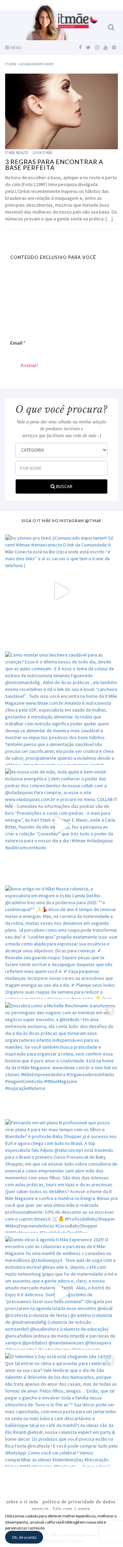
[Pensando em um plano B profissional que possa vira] (61, 1176)
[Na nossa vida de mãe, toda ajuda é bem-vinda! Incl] (61, 825)
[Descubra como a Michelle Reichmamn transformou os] (61, 1059)
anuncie (40, 1509)
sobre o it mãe (22, 1501)
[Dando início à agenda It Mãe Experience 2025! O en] (61, 1293)
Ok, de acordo (24, 1537)
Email (17, 343)
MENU (15, 47)
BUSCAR (63, 486)
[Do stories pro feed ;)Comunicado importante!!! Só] (61, 591)
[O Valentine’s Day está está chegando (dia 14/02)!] (61, 1410)
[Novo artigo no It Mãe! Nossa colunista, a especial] (61, 942)
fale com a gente (71, 1509)
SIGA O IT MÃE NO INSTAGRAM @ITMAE (61, 520)
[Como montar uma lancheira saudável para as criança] (61, 708)
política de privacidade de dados (79, 1501)
